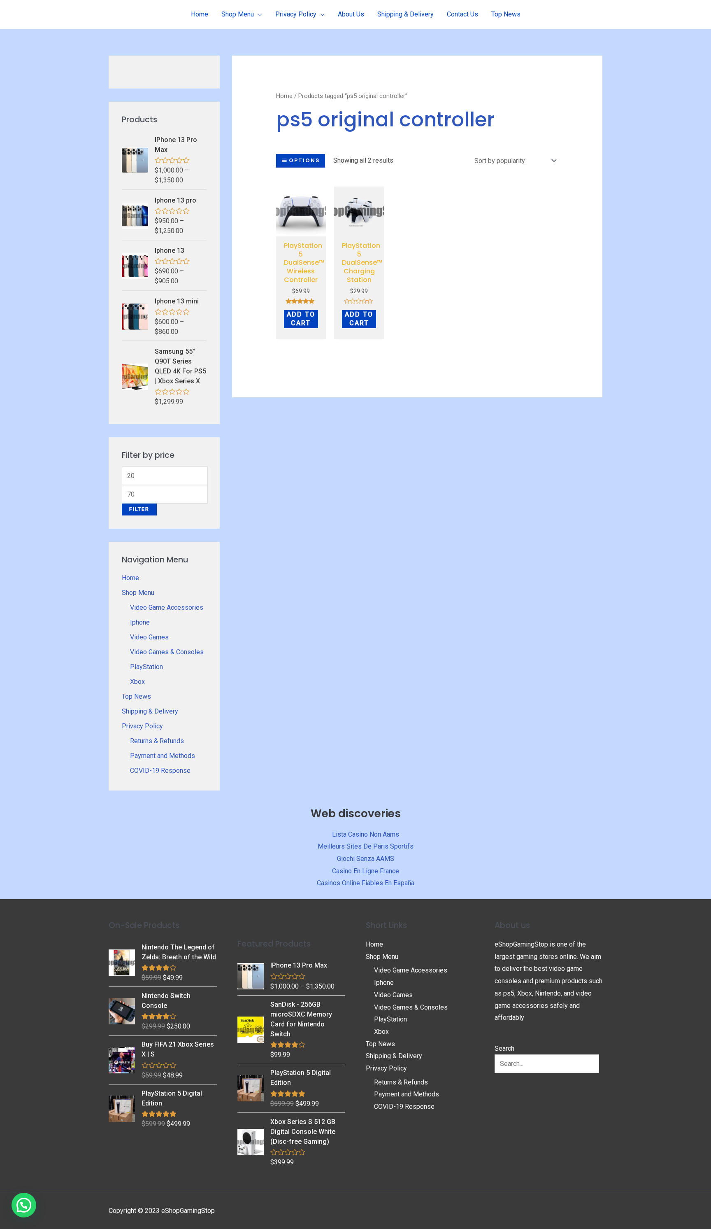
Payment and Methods (162, 756)
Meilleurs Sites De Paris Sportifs (366, 846)
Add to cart (301, 318)
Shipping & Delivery (150, 711)
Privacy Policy (142, 726)
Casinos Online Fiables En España (365, 883)
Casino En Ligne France (365, 871)
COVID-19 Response (160, 770)
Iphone (140, 622)
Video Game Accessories (166, 607)
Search (504, 1048)
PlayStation (146, 667)
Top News (136, 696)
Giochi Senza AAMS (365, 859)
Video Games (149, 637)
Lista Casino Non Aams (365, 834)
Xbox (137, 682)
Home (130, 578)
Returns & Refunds (157, 741)
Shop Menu (138, 593)
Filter (139, 509)
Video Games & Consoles (167, 652)
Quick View (301, 229)
